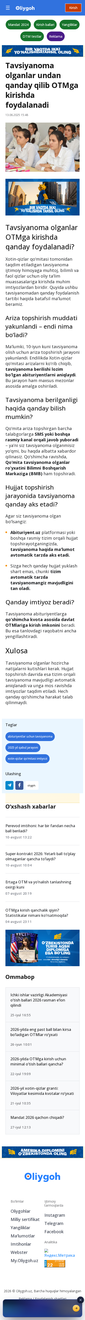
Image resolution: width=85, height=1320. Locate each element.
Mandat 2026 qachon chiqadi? (37, 1117)
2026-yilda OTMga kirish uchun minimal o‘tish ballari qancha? (38, 1061)
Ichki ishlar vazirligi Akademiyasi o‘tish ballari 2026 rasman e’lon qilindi (38, 1000)
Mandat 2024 (18, 24)
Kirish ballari (45, 24)
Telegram (54, 1223)
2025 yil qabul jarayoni (23, 748)
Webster (19, 1252)
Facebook (54, 1231)
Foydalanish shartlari (50, 1298)
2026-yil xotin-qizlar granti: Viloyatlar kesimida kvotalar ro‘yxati (42, 1090)
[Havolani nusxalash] (31, 785)
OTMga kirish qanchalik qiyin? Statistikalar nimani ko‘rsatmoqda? (36, 913)
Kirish (73, 7)
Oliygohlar (20, 1211)
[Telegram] (9, 785)
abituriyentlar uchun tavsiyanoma (30, 736)
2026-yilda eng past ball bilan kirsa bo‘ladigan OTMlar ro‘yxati (40, 1032)
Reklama (55, 36)
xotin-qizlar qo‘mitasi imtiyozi (27, 759)
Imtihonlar (21, 1244)
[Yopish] (80, 1300)
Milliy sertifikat (25, 1219)
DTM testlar (32, 36)
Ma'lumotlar (23, 1236)
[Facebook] (19, 785)
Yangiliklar (69, 24)
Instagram (54, 1215)
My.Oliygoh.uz (24, 1260)
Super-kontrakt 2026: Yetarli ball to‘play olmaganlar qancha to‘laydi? (40, 856)
